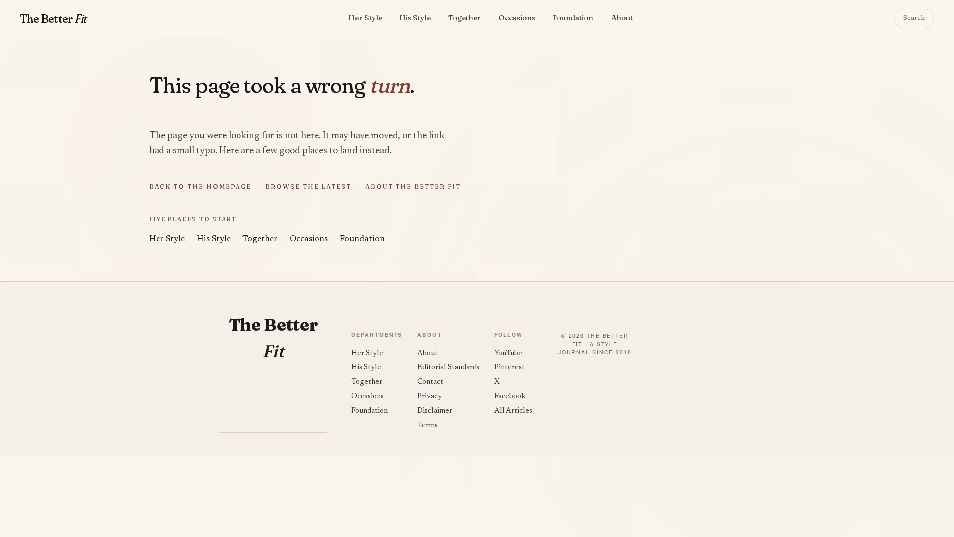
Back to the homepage (200, 186)
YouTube (508, 353)
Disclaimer (434, 411)
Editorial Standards (448, 367)
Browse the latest (308, 186)
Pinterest (509, 367)
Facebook (510, 396)
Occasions (516, 17)
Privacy (429, 396)
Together (464, 17)
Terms (427, 425)
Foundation (573, 17)
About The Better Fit (413, 186)
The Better (53, 18)
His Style (415, 17)
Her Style (365, 17)
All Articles (513, 411)
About (622, 17)
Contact (430, 382)
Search (914, 18)
